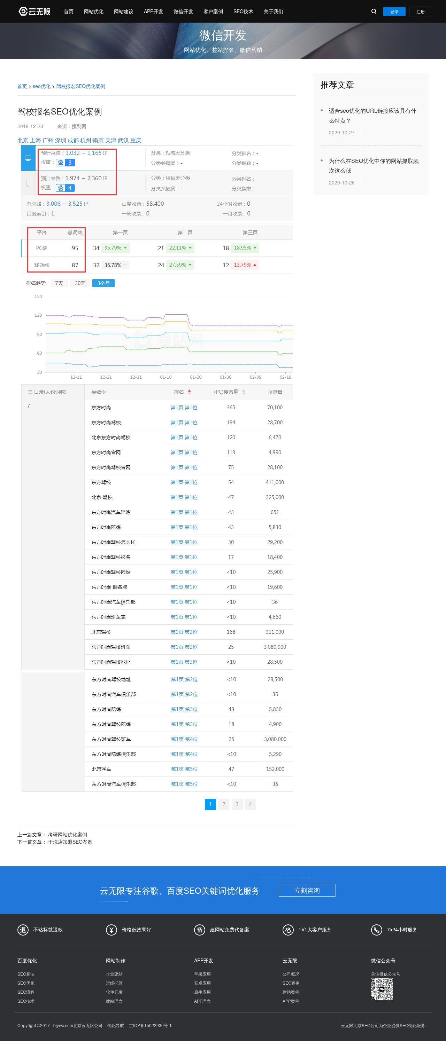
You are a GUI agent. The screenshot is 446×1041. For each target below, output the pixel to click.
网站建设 (123, 11)
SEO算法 (25, 974)
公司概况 (291, 974)
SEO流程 (25, 992)
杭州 (85, 140)
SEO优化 (25, 983)
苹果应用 (202, 974)
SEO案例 (291, 983)
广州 (48, 140)
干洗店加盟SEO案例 (70, 841)
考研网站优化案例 (67, 834)
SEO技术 (243, 11)
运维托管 (114, 983)
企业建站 (114, 974)
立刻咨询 (307, 889)
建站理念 (114, 1001)
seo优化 (42, 85)
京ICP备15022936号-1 (150, 1025)
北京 (23, 140)
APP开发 (153, 11)
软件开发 (114, 992)
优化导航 (115, 1025)
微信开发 (183, 11)
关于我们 (273, 11)
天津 (110, 140)
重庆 (135, 140)
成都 (73, 140)
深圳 (60, 140)
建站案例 (291, 992)
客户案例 (213, 11)
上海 (35, 140)
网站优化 (93, 11)
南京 (98, 140)
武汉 (123, 140)
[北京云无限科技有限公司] (33, 11)
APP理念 (202, 1001)
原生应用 (202, 992)
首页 (69, 11)
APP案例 (291, 1001)
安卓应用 (202, 983)
